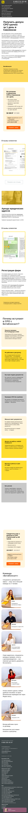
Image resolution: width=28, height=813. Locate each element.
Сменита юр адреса (5, 776)
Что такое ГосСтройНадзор (7, 792)
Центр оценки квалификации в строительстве (10, 795)
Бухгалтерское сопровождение (7, 782)
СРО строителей (16, 50)
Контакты (3, 807)
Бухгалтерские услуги (6, 779)
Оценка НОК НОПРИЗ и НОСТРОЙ (8, 800)
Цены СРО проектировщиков (7, 11)
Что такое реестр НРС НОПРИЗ (8, 796)
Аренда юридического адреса (7, 775)
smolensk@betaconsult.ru (6, 751)
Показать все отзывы (14, 182)
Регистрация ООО (5, 771)
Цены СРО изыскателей (6, 14)
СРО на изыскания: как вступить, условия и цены (11, 798)
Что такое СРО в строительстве (8, 788)
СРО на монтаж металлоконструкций (9, 802)
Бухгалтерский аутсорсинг (6, 780)
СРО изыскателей (14, 37)
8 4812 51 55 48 (5, 752)
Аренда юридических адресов (7, 8)
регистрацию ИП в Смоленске (17, 285)
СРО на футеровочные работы (7, 801)
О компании (4, 805)
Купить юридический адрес (7, 5)
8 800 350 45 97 (7, 742)
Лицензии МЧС (4, 10)
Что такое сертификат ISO (7, 797)
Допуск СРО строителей (6, 13)
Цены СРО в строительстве (7, 16)
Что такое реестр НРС (6, 793)
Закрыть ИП (4, 774)
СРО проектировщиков (6, 6)
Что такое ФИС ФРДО (6, 789)
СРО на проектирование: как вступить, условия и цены (12, 787)
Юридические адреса (6, 770)
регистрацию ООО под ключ (8, 278)
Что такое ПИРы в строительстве (8, 791)
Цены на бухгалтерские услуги (7, 783)
